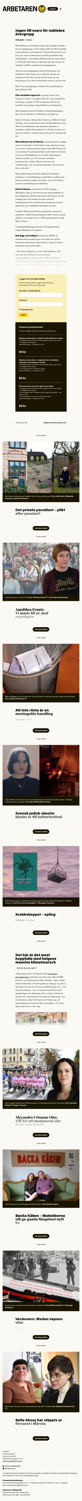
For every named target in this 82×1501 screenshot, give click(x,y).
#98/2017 (19, 40)
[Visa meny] (60, 9)
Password (23, 300)
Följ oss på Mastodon (12, 1466)
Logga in (53, 9)
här (37, 1476)
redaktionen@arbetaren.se (12, 1461)
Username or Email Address (29, 291)
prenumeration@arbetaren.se (17, 1485)
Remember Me (27, 310)
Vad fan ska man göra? (27, 968)
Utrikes (29, 40)
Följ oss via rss (10, 1468)
